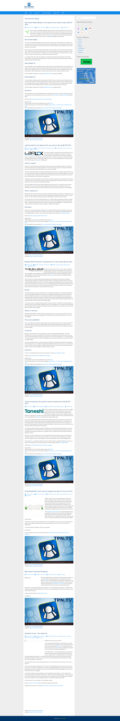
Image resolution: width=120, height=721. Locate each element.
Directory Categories (46, 12)
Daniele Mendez (34, 445)
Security (51, 148)
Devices (80, 39)
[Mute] (69, 135)
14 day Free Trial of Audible (35, 683)
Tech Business (81, 48)
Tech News (80, 52)
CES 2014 (38, 494)
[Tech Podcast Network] (29, 5)
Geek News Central (42, 215)
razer (59, 27)
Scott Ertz (32, 355)
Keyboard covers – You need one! (36, 633)
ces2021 (51, 406)
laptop (56, 27)
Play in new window (33, 138)
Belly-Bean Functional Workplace (36, 571)
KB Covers (58, 646)
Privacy (51, 103)
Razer (51, 35)
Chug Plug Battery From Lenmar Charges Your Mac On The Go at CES (48, 491)
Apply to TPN (56, 12)
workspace (27, 149)
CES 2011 (43, 636)
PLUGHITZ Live (65, 27)
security (67, 148)
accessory (49, 574)
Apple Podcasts (33, 139)
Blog (31, 12)
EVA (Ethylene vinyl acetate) (58, 583)
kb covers (65, 636)
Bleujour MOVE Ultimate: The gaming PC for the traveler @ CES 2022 (48, 262)
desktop (61, 264)
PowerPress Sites (62, 718)
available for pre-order (48, 73)
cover (58, 636)
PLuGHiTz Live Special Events (45, 99)
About (63, 12)
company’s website (65, 213)
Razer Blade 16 (56, 95)
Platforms (80, 46)
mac (71, 494)
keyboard (69, 636)
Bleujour (51, 275)
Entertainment (46, 264)
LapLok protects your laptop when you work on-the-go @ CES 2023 (48, 145)
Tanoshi (39, 417)
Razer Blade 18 (65, 95)
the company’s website (60, 352)
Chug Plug (57, 494)
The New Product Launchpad (45, 445)
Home (26, 12)
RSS (38, 139)
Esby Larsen (40, 637)
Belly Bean (46, 580)
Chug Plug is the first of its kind (53, 511)
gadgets (52, 27)
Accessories (38, 148)
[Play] (26, 135)
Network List (37, 12)
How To (79, 44)
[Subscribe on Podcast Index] (90, 28)
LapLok (38, 160)
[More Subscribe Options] (86, 32)
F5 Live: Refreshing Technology (43, 355)
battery (48, 494)
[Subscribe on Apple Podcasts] (78, 28)
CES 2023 (38, 27)
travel (71, 148)
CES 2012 (43, 574)
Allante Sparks (33, 99)
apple (48, 636)
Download (40, 138)
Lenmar (68, 494)
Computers (43, 27)
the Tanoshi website (63, 442)
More (41, 139)
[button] (49, 123)
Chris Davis (52, 494)
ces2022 (53, 264)
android (47, 406)
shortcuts (29, 637)
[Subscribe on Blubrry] (86, 28)
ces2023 (49, 27)
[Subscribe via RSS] (82, 32)
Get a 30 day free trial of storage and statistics (52, 107)
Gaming (80, 41)
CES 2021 (36, 406)
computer (57, 264)
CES (53, 574)
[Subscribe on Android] (82, 28)
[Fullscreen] (71, 135)
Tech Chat (80, 50)
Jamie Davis (28, 495)
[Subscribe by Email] (78, 32)
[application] (49, 123)
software (33, 637)
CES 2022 (36, 264)
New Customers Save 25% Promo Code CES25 (52, 685)
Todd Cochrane (33, 215)
